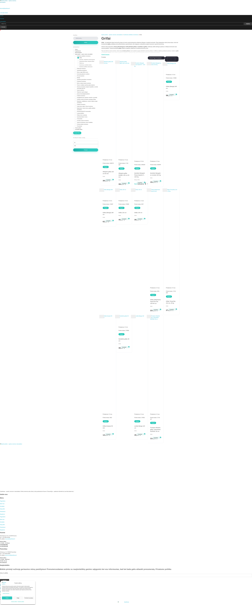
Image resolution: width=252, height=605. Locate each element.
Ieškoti (85, 42)
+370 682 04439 (4, 12)
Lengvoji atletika (80, 113)
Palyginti (105, 166)
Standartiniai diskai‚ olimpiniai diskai (86, 61)
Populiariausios (78, 50)
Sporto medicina (80, 90)
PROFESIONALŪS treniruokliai (84, 111)
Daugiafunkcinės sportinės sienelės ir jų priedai (87, 97)
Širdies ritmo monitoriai (82, 115)
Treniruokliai (79, 118)
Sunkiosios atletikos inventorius (131, 34)
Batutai (78, 77)
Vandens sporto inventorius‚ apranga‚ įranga (86, 99)
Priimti (7, 598)
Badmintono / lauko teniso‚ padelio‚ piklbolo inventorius (86, 109)
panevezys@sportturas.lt (11, 555)
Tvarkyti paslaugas (6, 593)
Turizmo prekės (78, 127)
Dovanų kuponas (80, 75)
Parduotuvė (2, 511)
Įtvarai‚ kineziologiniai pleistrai (83, 93)
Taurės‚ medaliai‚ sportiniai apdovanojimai (86, 85)
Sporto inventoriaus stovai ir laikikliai (84, 122)
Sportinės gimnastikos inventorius (84, 79)
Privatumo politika (21, 601)
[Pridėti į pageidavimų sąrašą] (101, 62)
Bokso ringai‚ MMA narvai (82, 72)
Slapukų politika (14, 601)
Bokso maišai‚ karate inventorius (84, 83)
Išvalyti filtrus (77, 132)
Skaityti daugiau (105, 54)
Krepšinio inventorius (81, 81)
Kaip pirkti (2, 508)
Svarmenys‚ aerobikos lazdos (85, 64)
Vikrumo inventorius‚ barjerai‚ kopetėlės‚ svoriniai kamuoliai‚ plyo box (87, 87)
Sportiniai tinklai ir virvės (82, 116)
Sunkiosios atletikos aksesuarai (85, 66)
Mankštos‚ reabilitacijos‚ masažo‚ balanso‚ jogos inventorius (87, 102)
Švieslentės (79, 126)
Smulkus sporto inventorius (83, 120)
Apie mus (2, 503)
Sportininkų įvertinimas (82, 70)
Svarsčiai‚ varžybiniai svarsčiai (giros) (87, 59)
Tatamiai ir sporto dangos (82, 92)
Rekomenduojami (78, 52)
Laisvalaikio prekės (78, 129)
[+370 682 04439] (0, 11)
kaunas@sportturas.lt (5, 8)
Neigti (18, 598)
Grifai (104, 176)
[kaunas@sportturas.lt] (0, 6)
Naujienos (2, 514)
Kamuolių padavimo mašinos (83, 74)
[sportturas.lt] (8, 2)
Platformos (81, 63)
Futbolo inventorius (81, 95)
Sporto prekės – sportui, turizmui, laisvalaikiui (111, 34)
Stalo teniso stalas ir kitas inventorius (85, 106)
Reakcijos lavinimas (81, 68)
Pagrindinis (2, 501)
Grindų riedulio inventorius (82, 124)
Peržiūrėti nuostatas (28, 598)
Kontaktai (2, 506)
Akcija (135, 179)
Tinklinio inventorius (81, 104)
